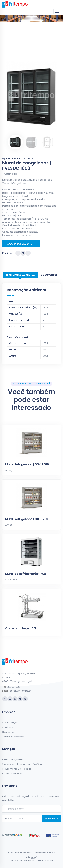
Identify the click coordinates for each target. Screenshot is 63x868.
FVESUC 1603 (10, 174)
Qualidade (7, 727)
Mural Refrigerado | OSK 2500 (27, 464)
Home (23, 26)
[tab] (15, 142)
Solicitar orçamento (19, 243)
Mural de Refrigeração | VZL (25, 574)
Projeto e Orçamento (13, 759)
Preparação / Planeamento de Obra (22, 764)
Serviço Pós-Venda (12, 773)
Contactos (8, 731)
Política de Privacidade (40, 860)
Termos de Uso (18, 860)
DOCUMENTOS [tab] (49, 275)
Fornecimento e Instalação (16, 768)
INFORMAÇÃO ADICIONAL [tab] (20, 275)
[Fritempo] (15, 4)
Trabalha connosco (13, 736)
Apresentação (10, 722)
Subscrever (51, 818)
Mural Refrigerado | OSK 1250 (26, 519)
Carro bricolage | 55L (21, 628)
